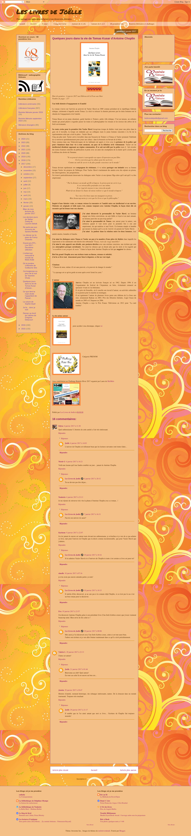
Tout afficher (90, 825)
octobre (27, 174)
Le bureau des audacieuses (28, 803)
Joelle (67, 443)
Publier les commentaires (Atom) (99, 779)
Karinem (61, 532)
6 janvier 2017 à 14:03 (78, 443)
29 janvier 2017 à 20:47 (73, 690)
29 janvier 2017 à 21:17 (79, 709)
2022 (23, 146)
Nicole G (61, 461)
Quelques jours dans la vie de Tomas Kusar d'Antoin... (29, 284)
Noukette (62, 497)
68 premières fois (116, 23)
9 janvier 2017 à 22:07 (74, 532)
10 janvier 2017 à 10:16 (93, 555)
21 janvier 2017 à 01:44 (79, 669)
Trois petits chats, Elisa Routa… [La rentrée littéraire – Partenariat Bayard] (45, 821)
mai (25, 192)
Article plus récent (60, 769)
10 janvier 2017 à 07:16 (73, 573)
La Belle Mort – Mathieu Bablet (30, 809)
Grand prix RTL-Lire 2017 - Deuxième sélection (29, 246)
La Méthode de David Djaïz (110, 797)
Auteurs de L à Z (98, 23)
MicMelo (110, 381)
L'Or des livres (106, 806)
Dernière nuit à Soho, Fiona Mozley (31, 815)
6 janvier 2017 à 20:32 (92, 478)
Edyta (60, 426)
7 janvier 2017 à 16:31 (92, 514)
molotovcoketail (104, 830)
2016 (23, 325)
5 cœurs (45, 23)
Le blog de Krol (25, 813)
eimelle (61, 573)
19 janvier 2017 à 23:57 (71, 611)
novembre (28, 170)
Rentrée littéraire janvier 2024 (30, 112)
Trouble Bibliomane (108, 813)
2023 (23, 142)
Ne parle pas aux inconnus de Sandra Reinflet (30, 229)
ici (101, 326)
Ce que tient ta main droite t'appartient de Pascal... (30, 294)
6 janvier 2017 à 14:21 (74, 461)
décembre (28, 167)
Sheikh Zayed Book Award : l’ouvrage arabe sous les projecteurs (122, 815)
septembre (28, 178)
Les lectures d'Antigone (28, 819)
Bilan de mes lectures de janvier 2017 (29, 211)
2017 (23, 164)
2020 (23, 153)
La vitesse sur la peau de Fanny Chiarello (30, 237)
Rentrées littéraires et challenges (141, 23)
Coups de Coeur (60, 23)
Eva (59, 611)
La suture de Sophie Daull (29, 303)
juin (25, 188)
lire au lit (103, 794)
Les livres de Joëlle (49, 11)
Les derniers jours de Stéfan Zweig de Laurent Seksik (30, 220)
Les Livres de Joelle (72, 478)
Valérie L (62, 652)
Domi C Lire (105, 800)
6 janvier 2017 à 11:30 (72, 426)
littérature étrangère (26, 125)
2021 (23, 150)
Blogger (122, 830)
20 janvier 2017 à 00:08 (93, 631)
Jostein (61, 690)
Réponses (64, 438)
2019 (23, 157)
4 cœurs (34, 23)
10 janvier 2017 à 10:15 (93, 590)
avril (25, 195)
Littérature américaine (27, 104)
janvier (26, 206)
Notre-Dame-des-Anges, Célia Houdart (114, 803)
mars (26, 199)
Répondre (61, 433)
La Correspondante (25, 797)
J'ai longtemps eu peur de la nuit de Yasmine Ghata (30, 274)
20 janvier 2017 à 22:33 (75, 652)
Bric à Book (104, 819)
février (26, 202)
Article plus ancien (128, 769)
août (26, 181)
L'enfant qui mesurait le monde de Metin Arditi (28, 256)
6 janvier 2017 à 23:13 (74, 497)
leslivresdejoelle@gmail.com (156, 118)
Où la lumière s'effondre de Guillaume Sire (30, 265)
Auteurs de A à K (79, 23)
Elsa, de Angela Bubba (108, 809)
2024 (23, 139)
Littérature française (26, 108)
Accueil (22, 23)
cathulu (22, 794)
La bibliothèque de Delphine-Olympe (33, 800)
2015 (23, 329)
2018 (23, 160)
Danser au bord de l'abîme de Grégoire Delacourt (29, 316)
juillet (26, 185)
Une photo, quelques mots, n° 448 (112, 821)
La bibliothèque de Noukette (30, 806)
